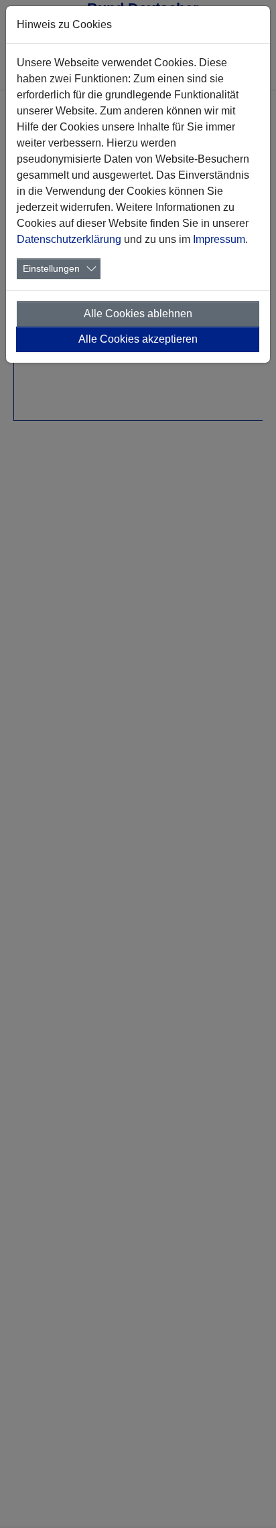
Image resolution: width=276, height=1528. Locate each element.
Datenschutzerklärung (69, 239)
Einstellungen (51, 268)
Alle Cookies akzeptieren (138, 339)
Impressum (219, 239)
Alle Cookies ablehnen (138, 313)
